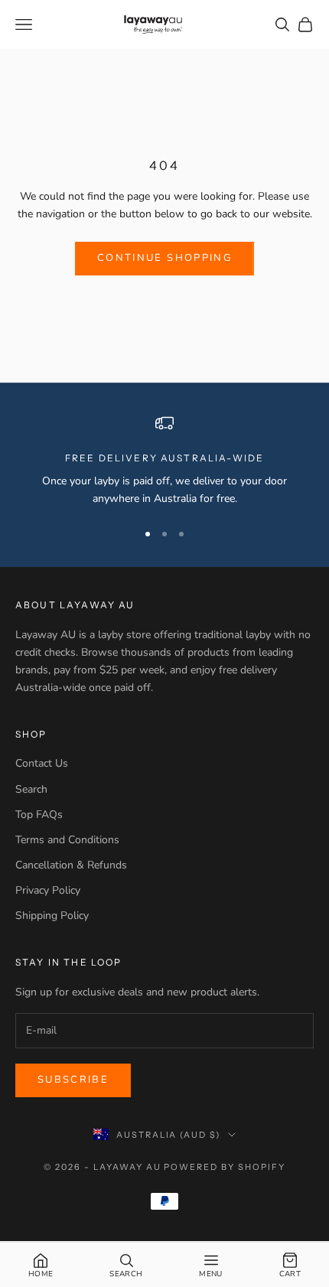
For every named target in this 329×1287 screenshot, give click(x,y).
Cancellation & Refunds (71, 865)
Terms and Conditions (67, 839)
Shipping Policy (52, 915)
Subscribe (73, 1080)
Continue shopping (164, 258)
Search (31, 789)
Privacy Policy (47, 890)
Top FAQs (39, 814)
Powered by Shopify (224, 1167)
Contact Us (41, 763)
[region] (164, 461)
